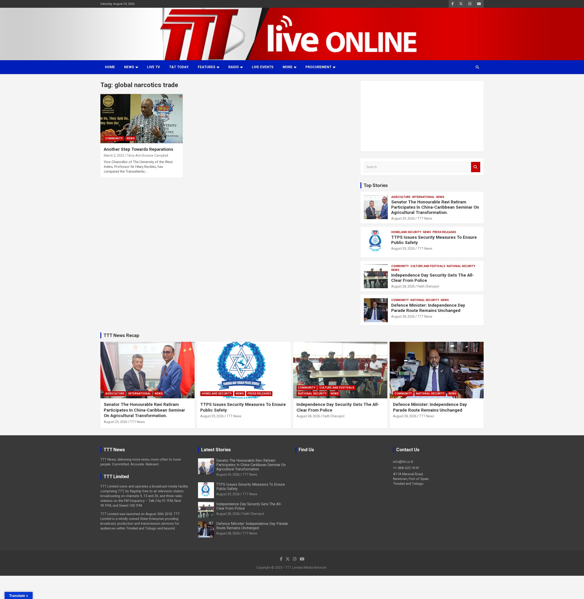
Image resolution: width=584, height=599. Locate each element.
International (423, 197)
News (129, 67)
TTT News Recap (121, 335)
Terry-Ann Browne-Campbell (147, 155)
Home (110, 67)
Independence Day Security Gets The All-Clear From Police (432, 277)
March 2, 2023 (114, 155)
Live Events (263, 67)
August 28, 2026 (403, 286)
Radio (233, 67)
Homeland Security (406, 232)
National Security (461, 266)
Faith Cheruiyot (428, 286)
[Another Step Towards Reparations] (141, 118)
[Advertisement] (422, 116)
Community (114, 138)
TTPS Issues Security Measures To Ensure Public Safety (434, 240)
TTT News (424, 218)
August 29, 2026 (403, 218)
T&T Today (179, 67)
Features (206, 67)
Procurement (318, 67)
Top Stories (376, 185)
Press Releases (444, 232)
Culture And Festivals (427, 266)
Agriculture (400, 197)
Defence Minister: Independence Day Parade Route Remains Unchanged (428, 308)
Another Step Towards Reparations (138, 149)
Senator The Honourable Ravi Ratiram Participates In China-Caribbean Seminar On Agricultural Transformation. (435, 207)
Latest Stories (216, 449)
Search (475, 167)
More (287, 67)
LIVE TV (153, 67)
